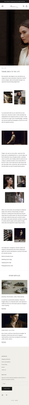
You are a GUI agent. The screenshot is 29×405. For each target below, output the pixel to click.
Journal (3, 367)
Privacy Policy (4, 364)
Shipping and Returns (6, 359)
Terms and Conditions (6, 362)
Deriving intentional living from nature (13, 297)
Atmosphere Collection (8, 330)
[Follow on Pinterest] (6, 395)
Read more (4, 308)
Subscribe (7, 388)
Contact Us (4, 370)
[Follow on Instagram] (2, 395)
